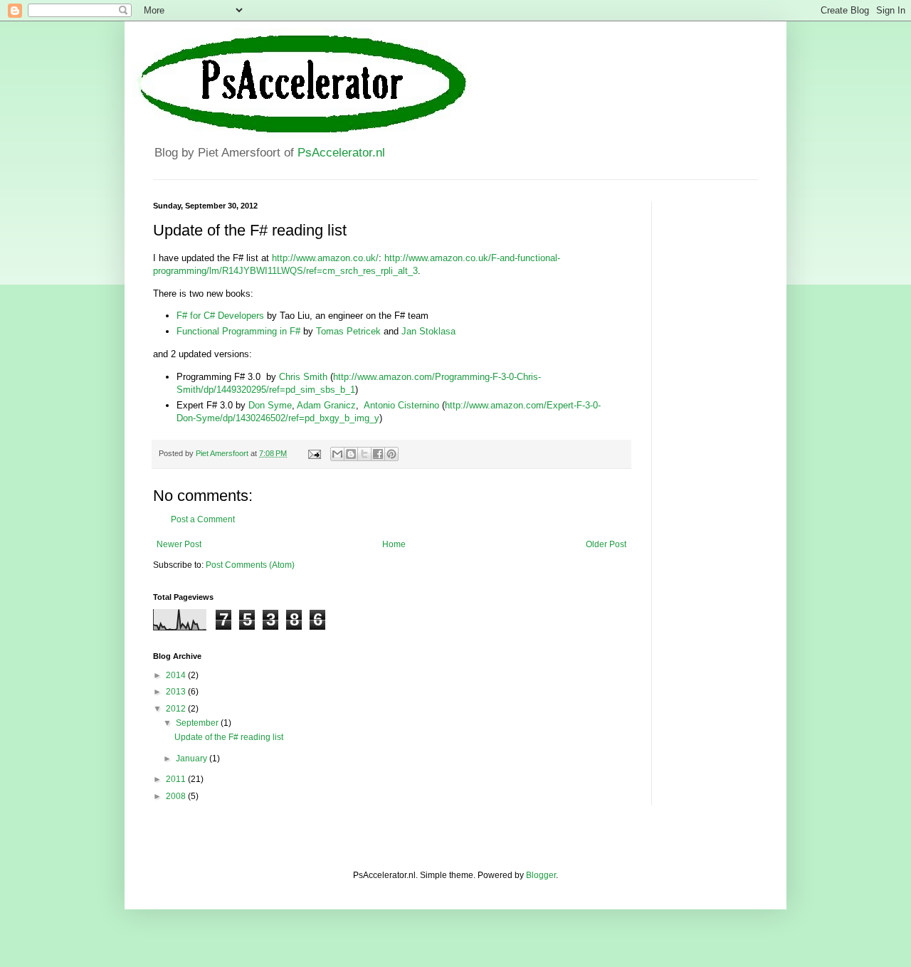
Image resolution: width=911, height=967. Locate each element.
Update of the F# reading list (228, 737)
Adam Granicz (326, 405)
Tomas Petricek (348, 331)
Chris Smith (303, 376)
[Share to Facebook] (378, 454)
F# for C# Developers (220, 315)
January (192, 758)
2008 (177, 796)
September (198, 723)
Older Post (606, 544)
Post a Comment (203, 519)
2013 (177, 692)
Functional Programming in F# (238, 331)
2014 (177, 675)
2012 (177, 709)
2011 (177, 779)
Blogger (541, 875)
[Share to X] (364, 454)
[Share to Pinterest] (391, 454)
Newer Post (179, 544)
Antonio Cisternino (401, 405)
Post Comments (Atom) (250, 565)
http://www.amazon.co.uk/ (325, 258)
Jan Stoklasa (428, 331)
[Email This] (337, 454)
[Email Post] (314, 453)
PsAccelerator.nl (341, 152)
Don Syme (270, 405)
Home (394, 544)
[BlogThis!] (351, 454)
